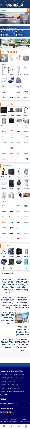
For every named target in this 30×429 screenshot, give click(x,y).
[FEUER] (4, 148)
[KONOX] (11, 153)
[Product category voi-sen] (11, 71)
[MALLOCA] (18, 153)
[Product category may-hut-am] (26, 185)
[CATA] (18, 137)
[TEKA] (18, 159)
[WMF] (26, 159)
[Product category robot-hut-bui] (18, 264)
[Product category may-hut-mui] (11, 112)
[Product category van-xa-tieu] (26, 71)
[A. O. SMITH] (4, 206)
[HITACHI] (18, 222)
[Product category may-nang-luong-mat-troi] (18, 82)
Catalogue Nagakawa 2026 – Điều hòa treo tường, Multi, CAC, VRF (22, 302)
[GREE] (11, 222)
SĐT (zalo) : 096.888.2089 (10, 388)
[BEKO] (26, 206)
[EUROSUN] (11, 142)
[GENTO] (18, 148)
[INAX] (11, 97)
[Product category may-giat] (11, 185)
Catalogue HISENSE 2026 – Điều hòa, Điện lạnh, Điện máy (8, 317)
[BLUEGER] (26, 131)
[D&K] (18, 92)
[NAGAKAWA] (4, 233)
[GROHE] (26, 92)
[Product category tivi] (26, 196)
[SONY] (4, 239)
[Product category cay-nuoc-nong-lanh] (18, 173)
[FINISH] (11, 148)
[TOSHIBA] (26, 239)
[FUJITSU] (18, 217)
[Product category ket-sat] (18, 253)
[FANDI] (18, 142)
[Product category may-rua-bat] (4, 122)
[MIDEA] (18, 228)
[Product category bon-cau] (11, 59)
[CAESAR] (11, 92)
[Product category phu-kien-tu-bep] (26, 123)
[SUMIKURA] (11, 239)
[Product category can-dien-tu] (11, 253)
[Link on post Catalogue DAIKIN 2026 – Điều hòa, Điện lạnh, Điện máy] (22, 316)
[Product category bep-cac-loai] (4, 112)
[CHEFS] (26, 137)
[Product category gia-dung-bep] (18, 123)
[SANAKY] (18, 233)
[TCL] (18, 239)
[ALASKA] (11, 206)
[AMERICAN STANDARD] (4, 92)
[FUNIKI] (26, 217)
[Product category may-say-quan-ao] (18, 185)
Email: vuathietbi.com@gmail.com (13, 391)
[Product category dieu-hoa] (4, 185)
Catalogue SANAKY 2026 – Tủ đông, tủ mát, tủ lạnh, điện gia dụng (22, 284)
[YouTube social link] (7, 412)
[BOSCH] (4, 137)
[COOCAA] (26, 211)
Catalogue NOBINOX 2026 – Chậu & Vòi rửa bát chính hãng (22, 344)
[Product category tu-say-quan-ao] (26, 264)
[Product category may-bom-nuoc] (4, 264)
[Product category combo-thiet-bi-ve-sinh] (4, 60)
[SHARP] (26, 233)
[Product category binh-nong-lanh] (11, 173)
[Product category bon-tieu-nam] (18, 71)
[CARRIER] (11, 211)
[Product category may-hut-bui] (4, 173)
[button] (2, 18)
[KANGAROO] (26, 222)
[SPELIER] (11, 159)
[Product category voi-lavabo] (4, 71)
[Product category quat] (18, 196)
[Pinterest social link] (10, 412)
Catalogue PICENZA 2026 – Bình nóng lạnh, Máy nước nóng (8, 302)
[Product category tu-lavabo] (26, 59)
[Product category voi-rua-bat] (26, 112)
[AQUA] (18, 206)
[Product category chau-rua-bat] (18, 112)
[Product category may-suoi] (11, 196)
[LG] (11, 228)
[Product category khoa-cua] (26, 253)
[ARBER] (4, 131)
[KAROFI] (4, 228)
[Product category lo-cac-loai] (11, 122)
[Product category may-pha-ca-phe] (11, 264)
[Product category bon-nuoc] (11, 81)
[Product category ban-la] (4, 253)
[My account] (25, 5)
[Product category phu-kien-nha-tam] (4, 82)
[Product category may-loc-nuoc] (26, 173)
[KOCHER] (4, 153)
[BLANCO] (18, 131)
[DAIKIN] (4, 217)
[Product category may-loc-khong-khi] (4, 197)
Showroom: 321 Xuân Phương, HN (13, 374)
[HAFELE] (26, 148)
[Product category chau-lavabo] (18, 59)
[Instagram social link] (4, 412)
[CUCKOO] (4, 142)
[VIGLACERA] (26, 97)
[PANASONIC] (11, 233)
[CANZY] (11, 137)
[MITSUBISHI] (26, 228)
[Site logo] (14, 5)
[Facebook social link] (1, 412)
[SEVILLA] (4, 159)
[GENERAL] (4, 222)
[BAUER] (11, 131)
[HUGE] (4, 97)
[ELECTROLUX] (11, 217)
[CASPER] (18, 211)
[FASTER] (26, 142)
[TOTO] (18, 97)
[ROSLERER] (26, 153)
